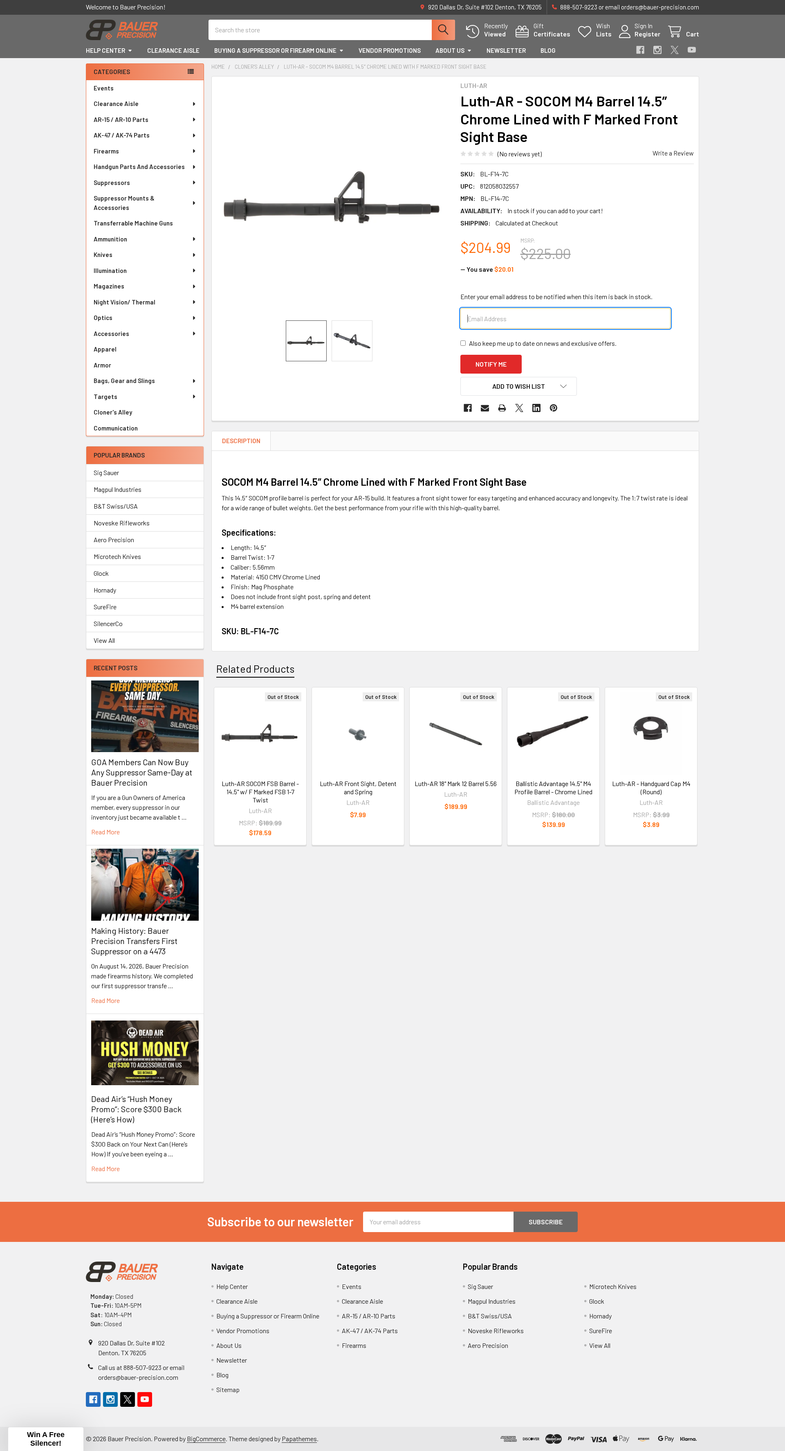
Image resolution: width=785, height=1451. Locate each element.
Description (241, 440)
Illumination (110, 270)
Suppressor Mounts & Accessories (124, 202)
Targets (105, 396)
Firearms (106, 151)
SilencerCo (108, 623)
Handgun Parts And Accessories (139, 166)
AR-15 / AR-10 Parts (121, 119)
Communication (116, 428)
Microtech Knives (117, 556)
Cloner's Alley (113, 412)
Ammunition (110, 239)
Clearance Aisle (173, 50)
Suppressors (112, 182)
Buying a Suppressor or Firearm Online (275, 50)
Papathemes (299, 1438)
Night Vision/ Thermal (124, 302)
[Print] (502, 408)
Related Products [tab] (255, 668)
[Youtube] (691, 50)
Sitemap (228, 1389)
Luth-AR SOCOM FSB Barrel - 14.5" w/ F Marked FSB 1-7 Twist (260, 792)
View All (104, 640)
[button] (518, 386)
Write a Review (673, 153)
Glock (101, 573)
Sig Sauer (106, 472)
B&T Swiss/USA (116, 506)
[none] (334, 198)
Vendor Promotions (390, 50)
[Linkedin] (536, 408)
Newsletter (506, 50)
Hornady (105, 590)
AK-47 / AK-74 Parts (122, 135)
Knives (103, 254)
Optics (103, 317)
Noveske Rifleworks (122, 523)
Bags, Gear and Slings (124, 380)
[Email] (485, 408)
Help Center (105, 50)
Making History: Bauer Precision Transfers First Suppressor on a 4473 (134, 941)
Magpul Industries (117, 489)
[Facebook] (640, 50)
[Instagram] (657, 50)
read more (105, 832)
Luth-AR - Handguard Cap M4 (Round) (651, 787)
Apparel (105, 349)
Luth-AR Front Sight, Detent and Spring (358, 787)
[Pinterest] (553, 408)
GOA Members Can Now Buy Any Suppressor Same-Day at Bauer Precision (141, 772)
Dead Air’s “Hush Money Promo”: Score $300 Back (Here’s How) (136, 1109)
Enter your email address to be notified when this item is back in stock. (556, 296)
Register (647, 34)
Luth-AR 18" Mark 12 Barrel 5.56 (456, 783)
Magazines (109, 286)
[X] (674, 50)
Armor (102, 365)
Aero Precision (114, 539)
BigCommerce (206, 1438)
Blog (548, 50)
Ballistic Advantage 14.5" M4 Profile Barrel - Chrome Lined (553, 787)
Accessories (111, 333)
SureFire (105, 607)
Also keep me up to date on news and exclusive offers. (543, 343)
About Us (449, 50)
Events (104, 88)
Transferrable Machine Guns (133, 223)
